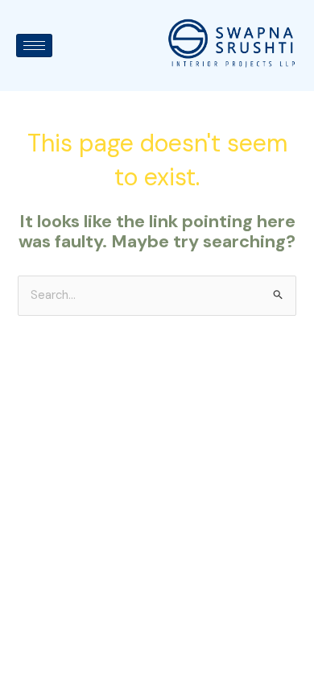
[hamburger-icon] (34, 45)
